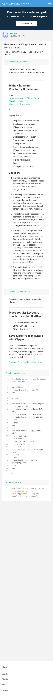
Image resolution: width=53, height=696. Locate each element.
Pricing (5, 690)
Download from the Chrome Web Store (26, 362)
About (4, 684)
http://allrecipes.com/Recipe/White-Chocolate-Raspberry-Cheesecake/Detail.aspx (24, 101)
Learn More (26, 23)
